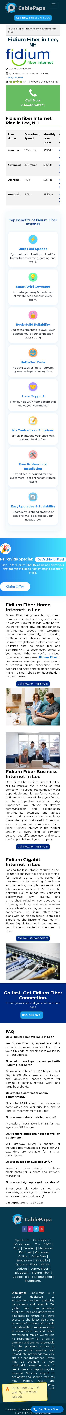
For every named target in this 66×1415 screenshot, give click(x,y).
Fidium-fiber (31, 28)
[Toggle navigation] (53, 5)
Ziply (16, 1248)
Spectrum (22, 1240)
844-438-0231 (31, 1014)
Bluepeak (21, 1272)
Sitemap (46, 1412)
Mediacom (45, 1248)
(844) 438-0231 (15, 77)
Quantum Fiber (26, 1264)
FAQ (28, 1412)
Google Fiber (22, 1276)
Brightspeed (43, 1276)
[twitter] (36, 1229)
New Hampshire (48, 28)
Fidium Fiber (41, 1272)
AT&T (47, 1244)
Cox (37, 1244)
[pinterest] (41, 1229)
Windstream (22, 1244)
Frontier (29, 1248)
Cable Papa (16, 28)
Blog (35, 1412)
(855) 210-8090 (33, 17)
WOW (45, 1264)
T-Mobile (42, 1260)
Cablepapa (30, 1409)
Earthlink (25, 1252)
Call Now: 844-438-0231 (33, 683)
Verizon (21, 1268)
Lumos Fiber (39, 1268)
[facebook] (24, 1229)
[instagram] (30, 1229)
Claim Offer (15, 586)
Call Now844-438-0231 (33, 102)
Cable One (38, 1256)
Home (19, 1412)
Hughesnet (33, 1280)
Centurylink (41, 1240)
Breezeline (24, 1260)
